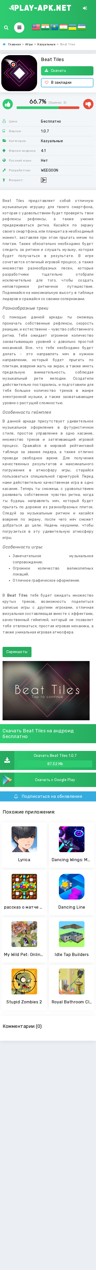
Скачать (58, 71)
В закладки (61, 82)
